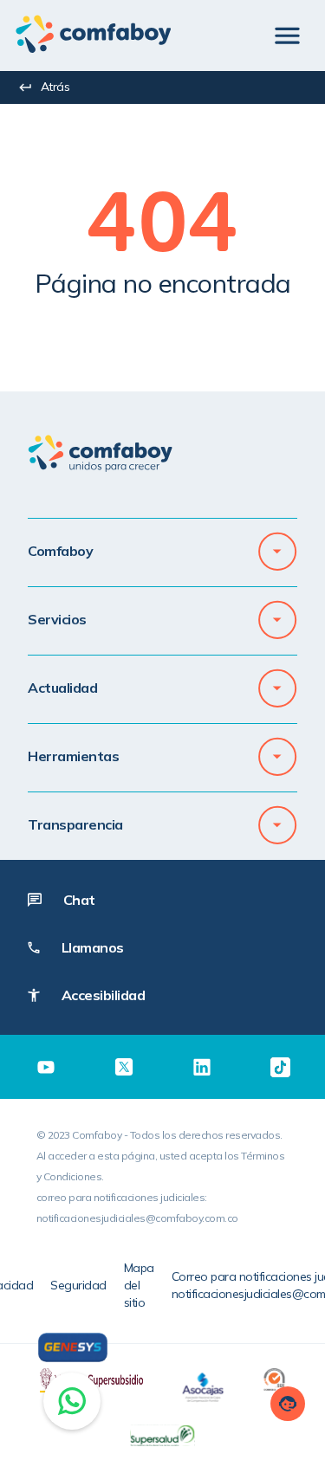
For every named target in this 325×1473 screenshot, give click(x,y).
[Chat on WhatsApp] (72, 1401)
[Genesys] (72, 1347)
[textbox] (162, 230)
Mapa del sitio (139, 1285)
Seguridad (78, 1285)
